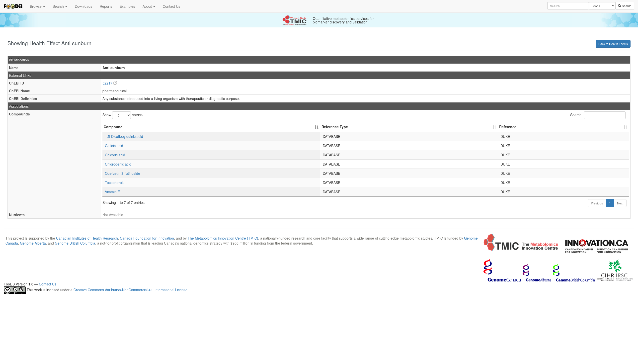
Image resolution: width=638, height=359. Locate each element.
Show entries (122, 114)
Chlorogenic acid (118, 164)
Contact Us (171, 6)
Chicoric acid (115, 154)
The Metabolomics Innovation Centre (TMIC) (223, 238)
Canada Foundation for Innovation (147, 238)
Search (59, 6)
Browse (36, 6)
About (148, 6)
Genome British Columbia (75, 243)
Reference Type (334, 126)
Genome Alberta (33, 243)
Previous (597, 203)
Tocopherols (114, 182)
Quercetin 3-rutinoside (122, 173)
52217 (107, 83)
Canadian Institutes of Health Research (87, 238)
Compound (113, 126)
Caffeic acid (114, 145)
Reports (106, 6)
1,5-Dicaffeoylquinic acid (124, 136)
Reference (507, 126)
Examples (127, 6)
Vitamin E (112, 191)
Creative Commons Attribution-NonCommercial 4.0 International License (131, 289)
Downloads (83, 6)
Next (620, 203)
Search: (576, 114)
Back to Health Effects (613, 44)
